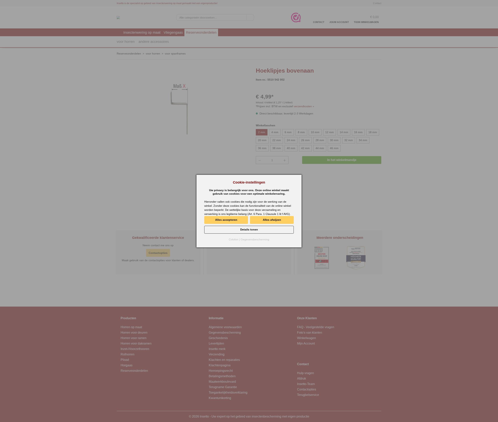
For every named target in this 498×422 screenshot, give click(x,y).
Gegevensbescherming (255, 239)
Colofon (233, 239)
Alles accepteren (226, 219)
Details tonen (249, 229)
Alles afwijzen (272, 219)
